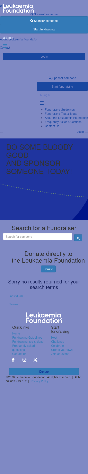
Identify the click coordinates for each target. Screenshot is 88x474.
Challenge (57, 341)
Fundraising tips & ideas (27, 341)
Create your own (62, 350)
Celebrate (57, 346)
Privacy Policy (40, 381)
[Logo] (44, 8)
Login (9, 38)
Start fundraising (44, 29)
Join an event (60, 354)
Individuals (16, 296)
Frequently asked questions (23, 348)
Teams (13, 304)
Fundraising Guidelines (27, 337)
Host (54, 337)
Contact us (19, 354)
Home (16, 333)
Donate (48, 269)
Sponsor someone (45, 21)
